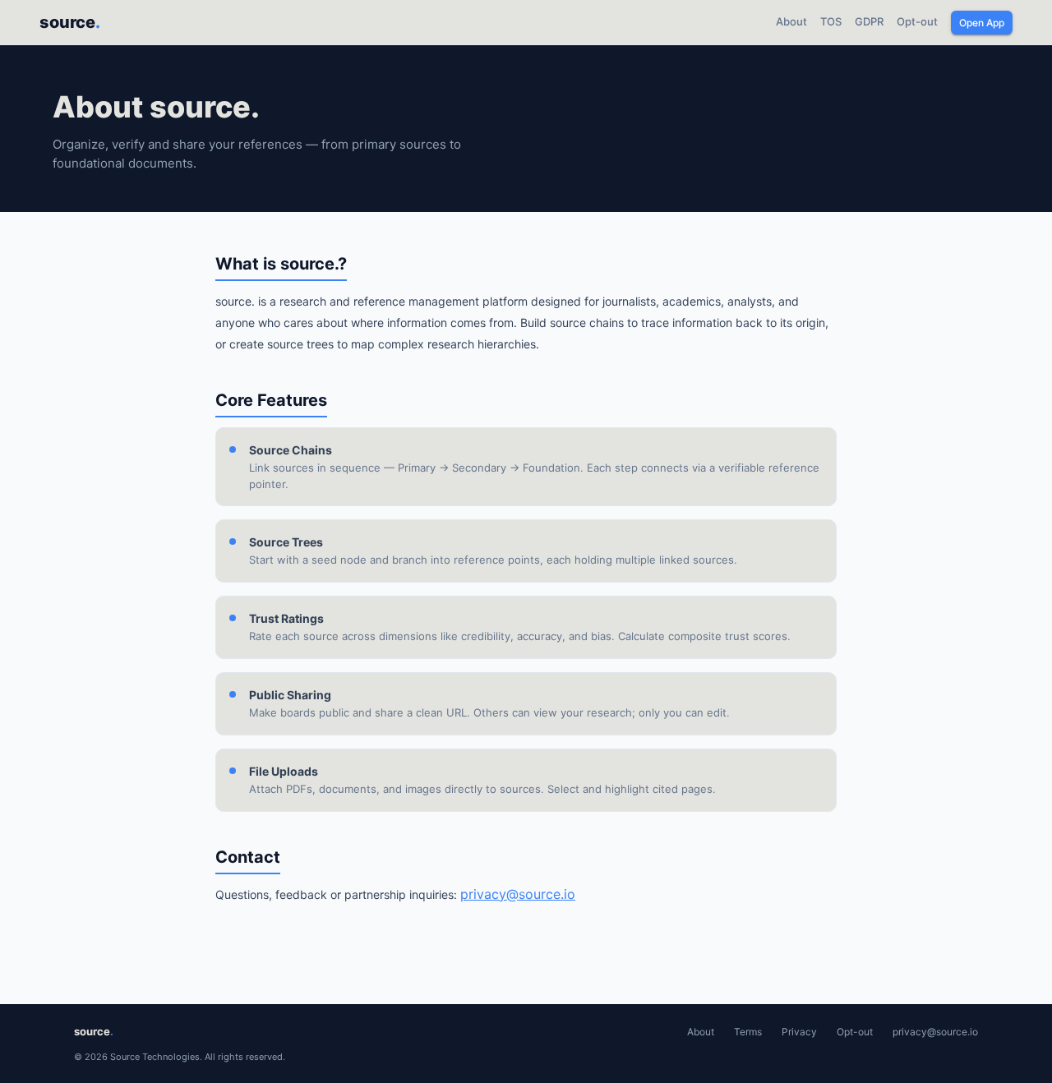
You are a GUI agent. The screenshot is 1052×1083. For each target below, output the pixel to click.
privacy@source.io (517, 894)
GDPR (869, 21)
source (69, 22)
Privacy (799, 1031)
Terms (748, 1031)
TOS (831, 21)
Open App (981, 22)
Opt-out (917, 21)
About (791, 21)
